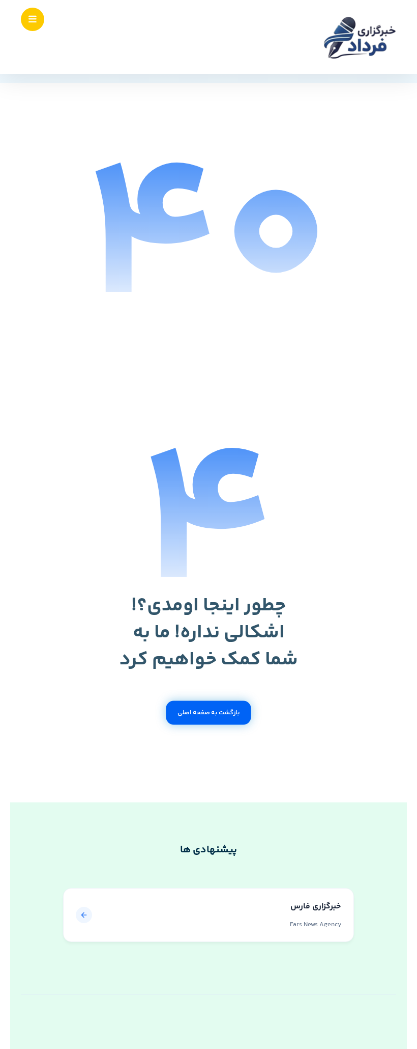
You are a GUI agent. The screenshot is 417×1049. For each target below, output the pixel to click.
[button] (32, 19)
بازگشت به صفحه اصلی (208, 713)
